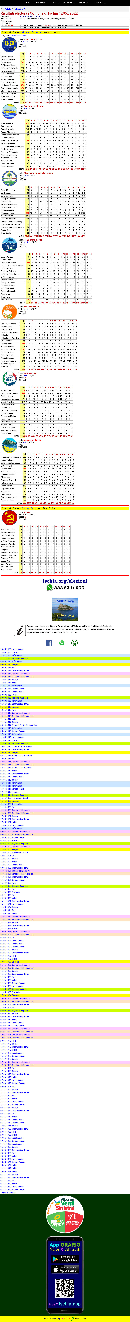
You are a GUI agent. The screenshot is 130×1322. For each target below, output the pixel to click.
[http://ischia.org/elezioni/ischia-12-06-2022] (74, 642)
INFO (54, 3)
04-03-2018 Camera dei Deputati (15, 713)
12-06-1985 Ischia (8, 980)
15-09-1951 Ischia (8, 1165)
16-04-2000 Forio (8, 883)
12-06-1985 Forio (8, 977)
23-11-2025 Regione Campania (14, 658)
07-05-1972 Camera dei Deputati (15, 1062)
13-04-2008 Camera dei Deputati (15, 810)
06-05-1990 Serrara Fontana (12, 947)
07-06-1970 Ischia (8, 1077)
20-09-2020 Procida (9, 695)
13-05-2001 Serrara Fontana (12, 880)
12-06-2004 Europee (9, 849)
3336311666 (80, 1319)
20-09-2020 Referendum (11, 701)
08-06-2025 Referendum (11, 661)
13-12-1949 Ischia (8, 1168)
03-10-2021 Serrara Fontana (12, 689)
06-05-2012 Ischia (8, 771)
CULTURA (67, 3)
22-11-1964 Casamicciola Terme (14, 1092)
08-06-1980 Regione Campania (14, 1010)
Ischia (66, 1318)
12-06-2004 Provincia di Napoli (14, 852)
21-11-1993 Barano (9, 922)
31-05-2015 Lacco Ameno (12, 737)
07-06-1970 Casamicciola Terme (14, 1074)
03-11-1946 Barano (9, 1174)
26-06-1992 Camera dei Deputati (15, 931)
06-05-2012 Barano (9, 780)
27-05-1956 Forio (8, 1132)
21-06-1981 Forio (8, 1007)
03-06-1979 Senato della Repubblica (16, 1032)
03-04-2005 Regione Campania (14, 843)
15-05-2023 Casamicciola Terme (14, 670)
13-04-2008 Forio (8, 807)
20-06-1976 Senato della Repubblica (16, 1038)
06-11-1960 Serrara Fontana (12, 1123)
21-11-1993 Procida (9, 928)
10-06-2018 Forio (8, 710)
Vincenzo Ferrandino (32, 32)
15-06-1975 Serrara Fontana (12, 1056)
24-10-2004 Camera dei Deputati (15, 846)
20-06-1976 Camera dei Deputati (15, 1035)
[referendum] (65, 1214)
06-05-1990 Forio (8, 956)
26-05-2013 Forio (8, 758)
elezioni (20, 8)
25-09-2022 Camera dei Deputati (15, 673)
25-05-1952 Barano (9, 1147)
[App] (65, 1275)
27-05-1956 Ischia (8, 1135)
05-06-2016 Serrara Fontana (12, 731)
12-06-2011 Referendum (11, 783)
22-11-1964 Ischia (8, 1098)
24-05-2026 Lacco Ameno (12, 649)
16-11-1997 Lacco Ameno (12, 904)
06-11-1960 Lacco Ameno (12, 1120)
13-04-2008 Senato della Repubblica (16, 813)
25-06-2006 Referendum (11, 828)
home (7, 8)
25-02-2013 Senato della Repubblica (16, 764)
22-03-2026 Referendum (11, 655)
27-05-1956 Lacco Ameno (12, 1138)
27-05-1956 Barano (9, 1126)
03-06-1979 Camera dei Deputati (15, 1028)
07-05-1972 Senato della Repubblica (16, 1065)
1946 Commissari (8, 1192)
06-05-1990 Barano (9, 950)
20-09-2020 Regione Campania (14, 698)
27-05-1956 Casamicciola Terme (14, 1129)
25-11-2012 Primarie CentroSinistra (16, 767)
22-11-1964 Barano (9, 1089)
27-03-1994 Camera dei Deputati (15, 916)
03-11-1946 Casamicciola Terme (14, 1177)
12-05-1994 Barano (9, 907)
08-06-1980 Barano (9, 1013)
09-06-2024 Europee (9, 664)
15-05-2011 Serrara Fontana (12, 789)
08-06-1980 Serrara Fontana (12, 1025)
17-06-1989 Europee (9, 962)
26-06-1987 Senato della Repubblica (16, 968)
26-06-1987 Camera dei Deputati (15, 965)
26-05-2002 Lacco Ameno (12, 865)
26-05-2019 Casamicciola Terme (14, 704)
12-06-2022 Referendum (11, 686)
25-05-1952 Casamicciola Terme (14, 1150)
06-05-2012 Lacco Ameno (12, 777)
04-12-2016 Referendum (11, 728)
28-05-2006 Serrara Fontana (12, 837)
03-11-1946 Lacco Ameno (12, 1186)
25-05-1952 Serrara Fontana (12, 1162)
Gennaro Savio (29, 508)
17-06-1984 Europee (9, 995)
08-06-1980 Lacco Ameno (12, 1022)
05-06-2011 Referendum (11, 786)
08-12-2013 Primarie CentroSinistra (16, 755)
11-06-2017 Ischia (8, 719)
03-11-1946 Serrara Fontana (12, 1189)
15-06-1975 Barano (9, 1044)
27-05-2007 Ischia (8, 822)
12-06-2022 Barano (9, 679)
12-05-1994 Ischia (8, 913)
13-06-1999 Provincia (10, 892)
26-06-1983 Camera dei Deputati (15, 998)
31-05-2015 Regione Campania (14, 743)
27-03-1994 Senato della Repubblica (16, 919)
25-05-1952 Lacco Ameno (12, 1159)
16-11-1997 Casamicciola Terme (14, 901)
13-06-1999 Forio (8, 889)
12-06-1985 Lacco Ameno (12, 986)
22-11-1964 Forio (8, 1095)
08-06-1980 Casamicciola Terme (14, 1016)
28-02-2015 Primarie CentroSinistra (16, 746)
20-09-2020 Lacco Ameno (12, 692)
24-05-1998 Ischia (8, 898)
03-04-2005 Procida (9, 840)
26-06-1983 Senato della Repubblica (16, 1001)
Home (27, 3)
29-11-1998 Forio (8, 895)
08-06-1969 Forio (8, 1086)
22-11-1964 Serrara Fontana (12, 1104)
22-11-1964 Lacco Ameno (12, 1101)
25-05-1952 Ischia (8, 1156)
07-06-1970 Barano (9, 1071)
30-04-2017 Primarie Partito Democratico (18, 725)
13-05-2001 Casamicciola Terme (14, 877)
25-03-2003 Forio (8, 855)
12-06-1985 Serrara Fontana (12, 983)
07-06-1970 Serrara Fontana (12, 1083)
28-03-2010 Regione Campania (14, 795)
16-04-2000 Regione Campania (14, 886)
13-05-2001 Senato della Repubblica (16, 874)
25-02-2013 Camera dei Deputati (15, 761)
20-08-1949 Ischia (8, 1171)
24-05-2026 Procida (9, 652)
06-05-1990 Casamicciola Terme (14, 953)
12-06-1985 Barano (9, 971)
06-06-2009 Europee (9, 801)
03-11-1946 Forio (8, 1180)
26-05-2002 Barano (9, 859)
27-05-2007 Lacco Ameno (12, 825)
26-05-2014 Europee (9, 752)
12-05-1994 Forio (8, 910)
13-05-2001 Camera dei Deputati (15, 871)
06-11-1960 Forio (8, 1113)
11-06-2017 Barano (9, 722)
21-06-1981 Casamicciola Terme (14, 1004)
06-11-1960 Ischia (8, 1116)
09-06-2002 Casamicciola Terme (14, 868)
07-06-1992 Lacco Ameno (12, 940)
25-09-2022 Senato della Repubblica (16, 676)
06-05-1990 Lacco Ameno (12, 943)
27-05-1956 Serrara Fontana (12, 1141)
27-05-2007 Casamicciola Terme (14, 819)
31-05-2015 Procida (9, 740)
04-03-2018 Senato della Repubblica (16, 716)
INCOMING (40, 3)
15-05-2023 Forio (8, 667)
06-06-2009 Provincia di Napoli (14, 798)
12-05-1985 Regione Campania (14, 989)
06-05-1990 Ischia (8, 959)
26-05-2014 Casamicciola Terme (14, 749)
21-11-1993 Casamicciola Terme (14, 925)
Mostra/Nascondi (19, 35)
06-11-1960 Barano (9, 1107)
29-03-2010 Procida (9, 792)
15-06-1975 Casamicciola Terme (14, 1047)
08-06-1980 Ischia (8, 1019)
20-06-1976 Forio (8, 1041)
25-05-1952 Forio (8, 1153)
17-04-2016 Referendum (11, 734)
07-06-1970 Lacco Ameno (12, 1080)
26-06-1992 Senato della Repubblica (16, 934)
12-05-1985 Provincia (10, 992)
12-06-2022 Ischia (8, 682)
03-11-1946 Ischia (8, 1183)
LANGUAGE (100, 3)
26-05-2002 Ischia (8, 862)
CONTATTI (83, 3)
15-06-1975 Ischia (8, 1050)
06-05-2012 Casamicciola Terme (14, 774)
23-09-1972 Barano (9, 1059)
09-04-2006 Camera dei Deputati (15, 831)
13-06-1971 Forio (8, 1068)
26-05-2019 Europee (9, 707)
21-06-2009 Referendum (11, 804)
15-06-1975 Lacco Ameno (12, 1053)
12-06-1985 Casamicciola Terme (14, 974)
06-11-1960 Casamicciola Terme (14, 1110)
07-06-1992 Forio (8, 937)
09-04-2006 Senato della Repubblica (16, 834)
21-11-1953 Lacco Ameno (12, 1144)
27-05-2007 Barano (9, 816)
